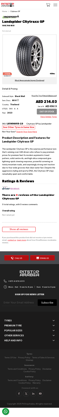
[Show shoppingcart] (48, 5)
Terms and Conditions (17, 369)
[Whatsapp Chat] (5, 411)
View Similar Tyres (48, 117)
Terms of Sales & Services (43, 358)
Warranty (37, 383)
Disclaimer (47, 369)
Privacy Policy (24, 358)
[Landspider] (10, 18)
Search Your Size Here (26, 132)
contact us (12, 240)
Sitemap (29, 360)
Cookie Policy (29, 372)
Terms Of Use (10, 358)
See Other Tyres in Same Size (18, 127)
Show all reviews (19, 229)
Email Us (44, 258)
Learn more (21, 240)
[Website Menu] (55, 5)
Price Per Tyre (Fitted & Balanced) (44, 96)
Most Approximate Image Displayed (29, 80)
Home (4, 11)
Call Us (18, 258)
